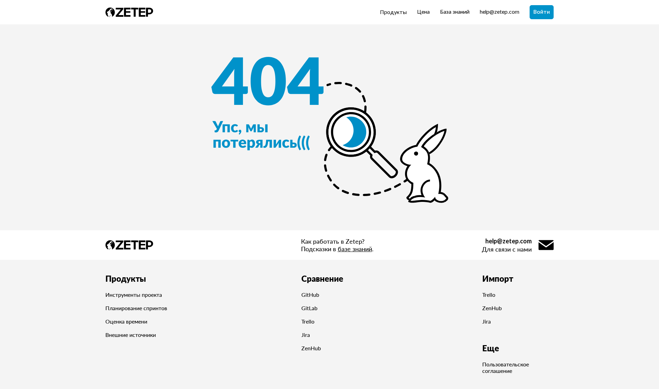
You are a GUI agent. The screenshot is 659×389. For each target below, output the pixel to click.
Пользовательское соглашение (505, 367)
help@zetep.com (499, 12)
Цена (423, 12)
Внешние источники (130, 334)
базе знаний (355, 249)
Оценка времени (126, 321)
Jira (305, 334)
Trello (307, 321)
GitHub (310, 294)
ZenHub (311, 348)
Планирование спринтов (136, 308)
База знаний (455, 12)
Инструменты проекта (133, 294)
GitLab (309, 308)
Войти (541, 12)
